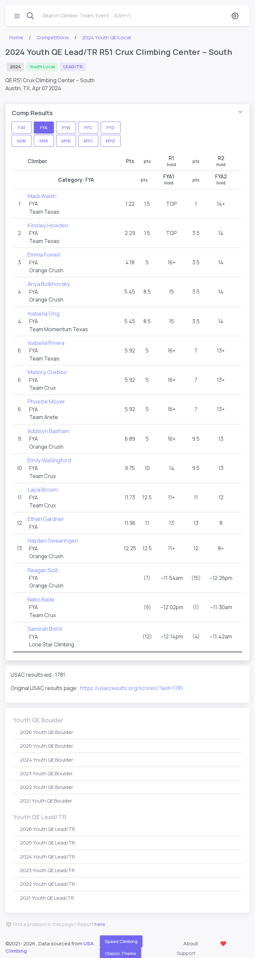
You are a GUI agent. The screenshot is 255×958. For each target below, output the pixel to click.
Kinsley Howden (48, 225)
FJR (21, 127)
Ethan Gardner (46, 519)
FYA (43, 127)
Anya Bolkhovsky (49, 284)
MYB (65, 140)
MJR (21, 140)
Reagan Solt (43, 570)
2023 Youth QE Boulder (46, 773)
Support (186, 953)
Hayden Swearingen (53, 540)
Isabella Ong (43, 313)
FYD (110, 127)
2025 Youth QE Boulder (46, 745)
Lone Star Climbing (51, 644)
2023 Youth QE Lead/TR (47, 870)
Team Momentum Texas (58, 329)
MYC (88, 140)
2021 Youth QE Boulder (46, 800)
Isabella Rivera (46, 343)
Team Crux (42, 387)
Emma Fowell (44, 254)
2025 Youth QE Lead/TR (47, 842)
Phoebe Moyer (46, 401)
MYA (44, 140)
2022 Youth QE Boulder (46, 787)
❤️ (223, 943)
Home (16, 37)
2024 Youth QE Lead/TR (47, 856)
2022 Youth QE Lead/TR (47, 883)
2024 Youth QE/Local (106, 37)
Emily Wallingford (49, 460)
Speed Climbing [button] (121, 941)
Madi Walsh (42, 196)
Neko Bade (41, 599)
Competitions (53, 37)
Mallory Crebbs (47, 372)
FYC (88, 127)
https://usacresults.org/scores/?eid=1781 (131, 688)
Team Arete (43, 417)
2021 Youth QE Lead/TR (47, 897)
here (100, 924)
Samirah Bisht (45, 628)
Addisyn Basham (48, 431)
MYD (110, 140)
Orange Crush (46, 270)
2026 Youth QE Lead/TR (47, 829)
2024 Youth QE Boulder (46, 759)
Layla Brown (43, 489)
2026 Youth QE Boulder (46, 732)
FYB (66, 127)
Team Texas (44, 211)
